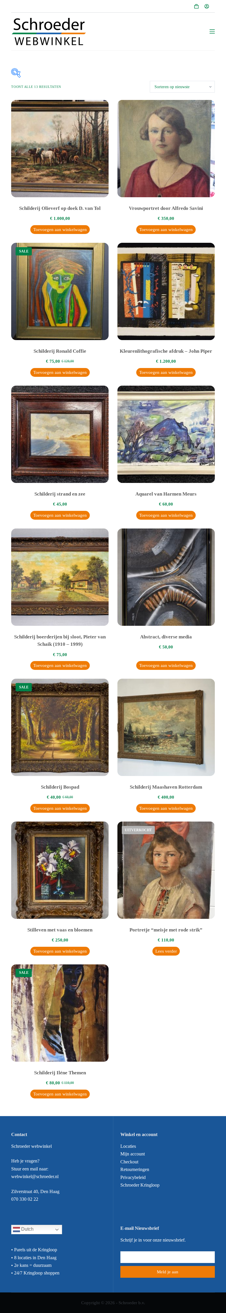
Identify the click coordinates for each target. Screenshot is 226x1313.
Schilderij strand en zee (59, 494)
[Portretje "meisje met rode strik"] (166, 870)
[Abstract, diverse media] (166, 577)
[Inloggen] (207, 6)
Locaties (128, 1146)
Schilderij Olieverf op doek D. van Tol (60, 208)
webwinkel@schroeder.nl (35, 1176)
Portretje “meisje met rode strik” (165, 930)
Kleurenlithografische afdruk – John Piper (166, 351)
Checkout (129, 1161)
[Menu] (212, 31)
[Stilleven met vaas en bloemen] (60, 870)
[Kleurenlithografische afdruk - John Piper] (166, 291)
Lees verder (166, 951)
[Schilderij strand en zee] (60, 434)
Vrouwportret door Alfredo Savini (166, 208)
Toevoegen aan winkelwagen (60, 229)
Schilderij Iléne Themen (60, 1073)
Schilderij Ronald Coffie (60, 351)
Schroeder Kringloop (139, 1184)
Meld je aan (167, 1271)
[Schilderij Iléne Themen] (60, 1013)
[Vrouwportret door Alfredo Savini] (166, 148)
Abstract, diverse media (166, 637)
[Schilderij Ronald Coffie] (60, 291)
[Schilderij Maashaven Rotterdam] (166, 727)
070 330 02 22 (24, 1199)
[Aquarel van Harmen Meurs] (166, 434)
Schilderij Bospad (60, 787)
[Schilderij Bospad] (60, 727)
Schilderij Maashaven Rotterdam (166, 787)
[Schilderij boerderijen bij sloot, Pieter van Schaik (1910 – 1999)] (60, 577)
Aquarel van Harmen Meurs (166, 494)
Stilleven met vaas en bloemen (59, 930)
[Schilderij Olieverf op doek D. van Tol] (60, 148)
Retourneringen (134, 1169)
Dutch (27, 1229)
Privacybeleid (133, 1177)
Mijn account (132, 1153)
